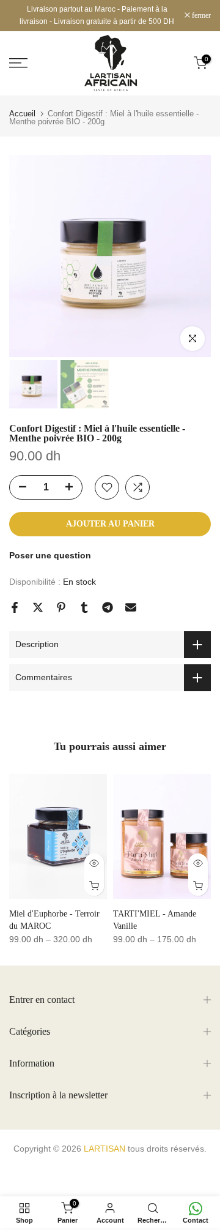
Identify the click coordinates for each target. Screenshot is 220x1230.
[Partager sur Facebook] (14, 607)
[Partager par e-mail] (130, 607)
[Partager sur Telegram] (107, 607)
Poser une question (50, 555)
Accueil (22, 114)
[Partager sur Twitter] (37, 607)
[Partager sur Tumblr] (84, 607)
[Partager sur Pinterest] (61, 607)
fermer (200, 15)
